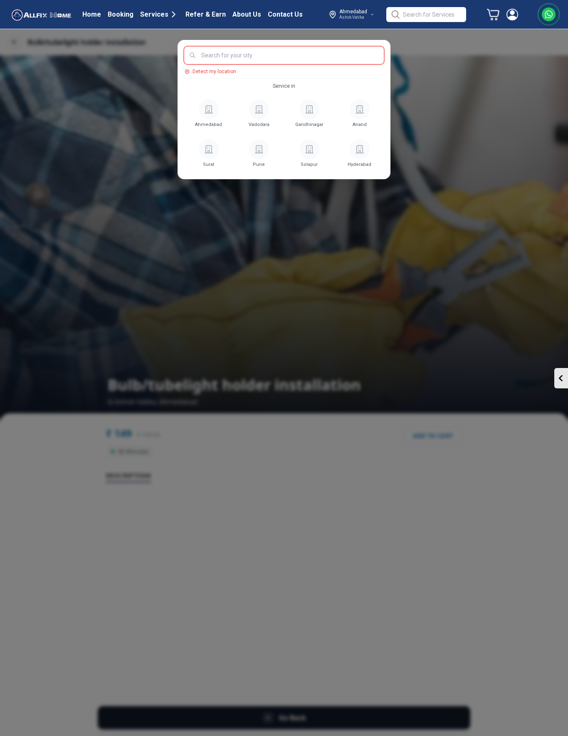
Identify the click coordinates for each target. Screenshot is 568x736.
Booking (120, 14)
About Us (246, 14)
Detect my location (214, 71)
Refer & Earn (205, 14)
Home (91, 14)
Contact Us (285, 14)
